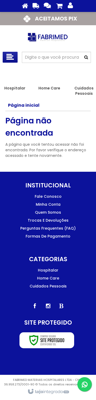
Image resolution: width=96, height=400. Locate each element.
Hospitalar (48, 270)
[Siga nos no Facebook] (34, 306)
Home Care (48, 278)
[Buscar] (86, 57)
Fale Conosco (48, 196)
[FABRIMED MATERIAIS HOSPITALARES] (48, 37)
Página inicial (23, 105)
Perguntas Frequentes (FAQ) (48, 228)
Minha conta (48, 204)
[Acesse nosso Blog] (61, 306)
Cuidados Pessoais (48, 286)
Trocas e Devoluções (48, 220)
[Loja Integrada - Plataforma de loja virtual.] (48, 392)
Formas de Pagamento (48, 236)
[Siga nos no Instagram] (48, 306)
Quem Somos (48, 212)
